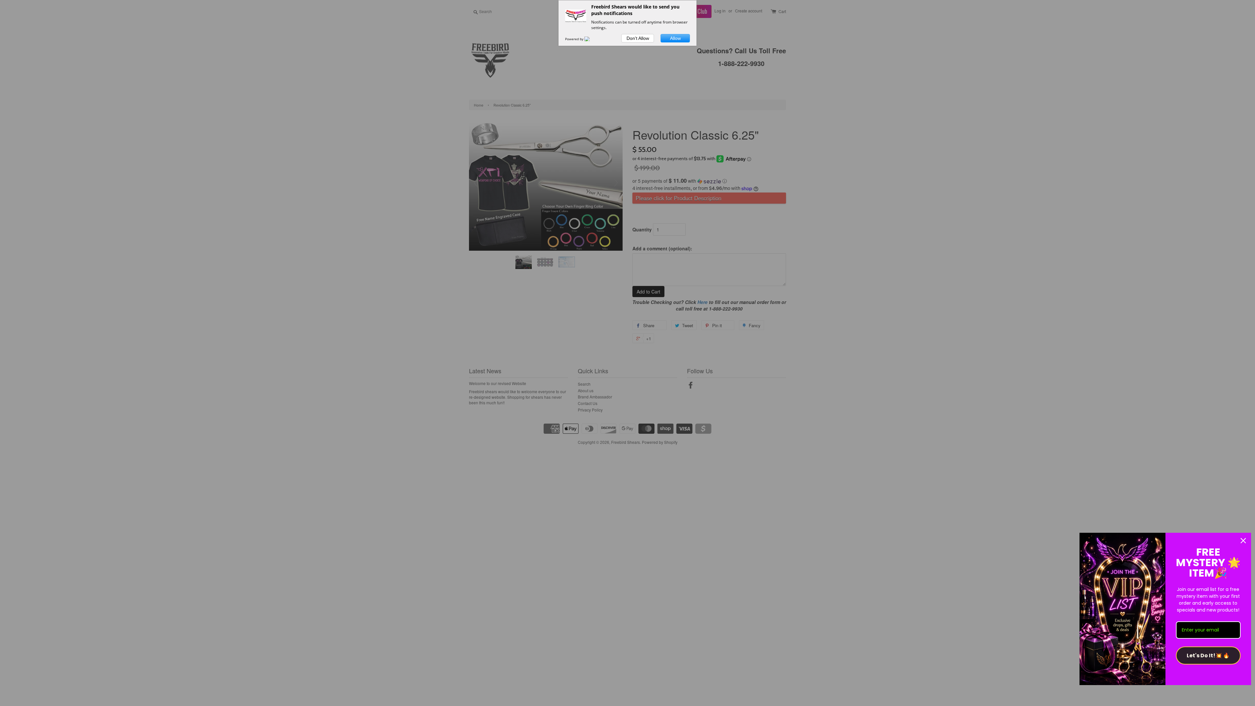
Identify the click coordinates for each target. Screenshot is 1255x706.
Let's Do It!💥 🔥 (1208, 655)
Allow (675, 38)
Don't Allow (638, 38)
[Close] (1243, 540)
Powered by (574, 39)
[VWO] (590, 39)
